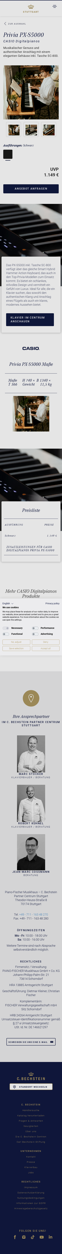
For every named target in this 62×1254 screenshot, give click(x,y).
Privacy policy (52, 603)
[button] (8, 604)
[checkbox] (5, 628)
